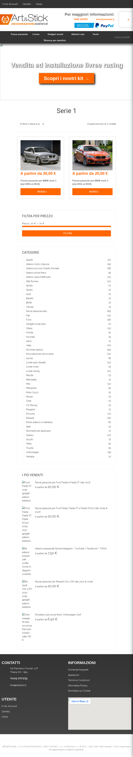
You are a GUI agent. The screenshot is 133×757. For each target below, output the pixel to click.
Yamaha (30, 456)
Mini (28, 384)
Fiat (28, 315)
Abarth (29, 260)
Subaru (29, 435)
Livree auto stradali (36, 362)
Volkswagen (32, 452)
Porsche (30, 414)
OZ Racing (31, 405)
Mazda (29, 375)
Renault (30, 418)
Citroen (30, 307)
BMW (29, 302)
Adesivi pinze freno (36, 272)
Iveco (29, 341)
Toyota (29, 448)
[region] (66, 71)
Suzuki (29, 439)
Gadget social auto (36, 324)
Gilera (29, 328)
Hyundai (30, 337)
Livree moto (32, 366)
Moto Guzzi (32, 392)
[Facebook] (91, 4)
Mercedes (31, 379)
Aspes (29, 289)
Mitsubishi (31, 388)
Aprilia (29, 285)
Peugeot (30, 409)
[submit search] (128, 37)
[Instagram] (108, 4)
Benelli (29, 298)
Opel (28, 401)
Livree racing (33, 371)
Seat (28, 426)
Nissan (29, 396)
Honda (29, 332)
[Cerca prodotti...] (122, 37)
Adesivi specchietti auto (38, 277)
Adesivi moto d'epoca (37, 264)
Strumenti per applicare (38, 431)
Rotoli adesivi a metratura (39, 422)
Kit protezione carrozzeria (39, 354)
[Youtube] (100, 4)
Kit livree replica (34, 349)
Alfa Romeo (32, 281)
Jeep (28, 345)
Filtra (67, 233)
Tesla (28, 443)
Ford (28, 319)
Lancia (29, 358)
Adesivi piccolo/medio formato (42, 268)
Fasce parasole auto (36, 311)
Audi (28, 294)
